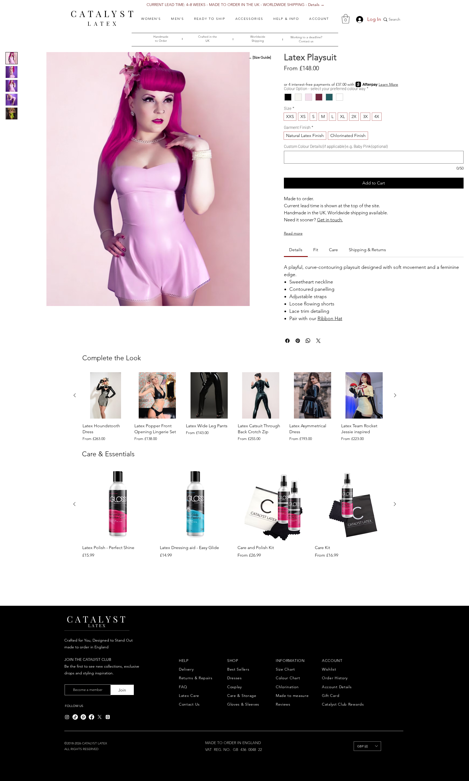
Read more (293, 233)
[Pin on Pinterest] (297, 340)
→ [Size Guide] (259, 57)
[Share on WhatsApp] (308, 340)
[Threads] (107, 717)
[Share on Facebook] (287, 340)
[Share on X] (318, 340)
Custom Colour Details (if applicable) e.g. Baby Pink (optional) (335, 146)
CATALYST (104, 13)
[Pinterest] (83, 717)
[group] (234, 407)
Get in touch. (330, 219)
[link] (295, 249)
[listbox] (367, 746)
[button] (151, 18)
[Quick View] (106, 395)
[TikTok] (75, 717)
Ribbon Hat (330, 318)
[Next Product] (395, 395)
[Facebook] (91, 717)
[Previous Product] (74, 395)
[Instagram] (67, 717)
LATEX (103, 23)
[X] (99, 717)
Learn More (388, 84)
